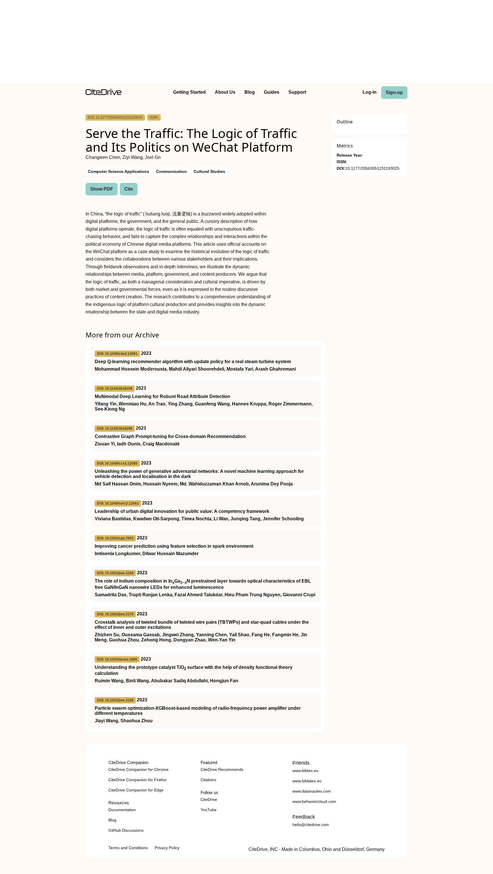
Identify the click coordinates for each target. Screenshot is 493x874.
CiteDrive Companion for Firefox (137, 779)
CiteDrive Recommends (222, 769)
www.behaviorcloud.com (314, 801)
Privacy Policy (167, 847)
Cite (128, 189)
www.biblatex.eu (307, 781)
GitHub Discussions (126, 830)
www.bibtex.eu (305, 770)
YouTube (209, 809)
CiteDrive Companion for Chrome (138, 769)
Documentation (122, 809)
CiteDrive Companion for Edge (135, 790)
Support (297, 92)
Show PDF (101, 189)
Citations (208, 779)
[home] (103, 93)
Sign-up (394, 92)
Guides (271, 92)
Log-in (370, 92)
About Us (225, 92)
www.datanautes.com (311, 791)
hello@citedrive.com (310, 824)
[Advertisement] (246, 42)
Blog (250, 92)
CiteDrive (209, 799)
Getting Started (189, 92)
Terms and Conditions (128, 847)
